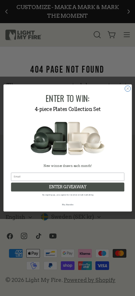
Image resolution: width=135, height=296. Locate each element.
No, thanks (67, 204)
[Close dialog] (127, 88)
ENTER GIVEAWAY (67, 187)
